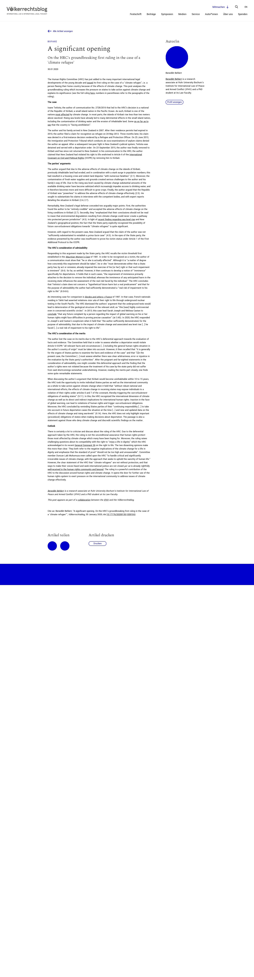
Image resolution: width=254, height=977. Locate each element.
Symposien (167, 14)
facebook (52, 546)
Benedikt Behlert (56, 490)
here (92, 93)
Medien (182, 14)
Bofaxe (52, 41)
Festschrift (135, 14)
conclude (52, 314)
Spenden (242, 14)
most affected (62, 114)
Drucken (98, 543)
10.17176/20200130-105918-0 (121, 514)
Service (196, 14)
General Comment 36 (85, 445)
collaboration (84, 499)
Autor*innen (211, 14)
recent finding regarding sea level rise (116, 219)
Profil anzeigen (174, 102)
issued (90, 82)
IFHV (106, 499)
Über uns (228, 14)
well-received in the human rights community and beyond (75, 469)
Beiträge (151, 14)
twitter (64, 546)
